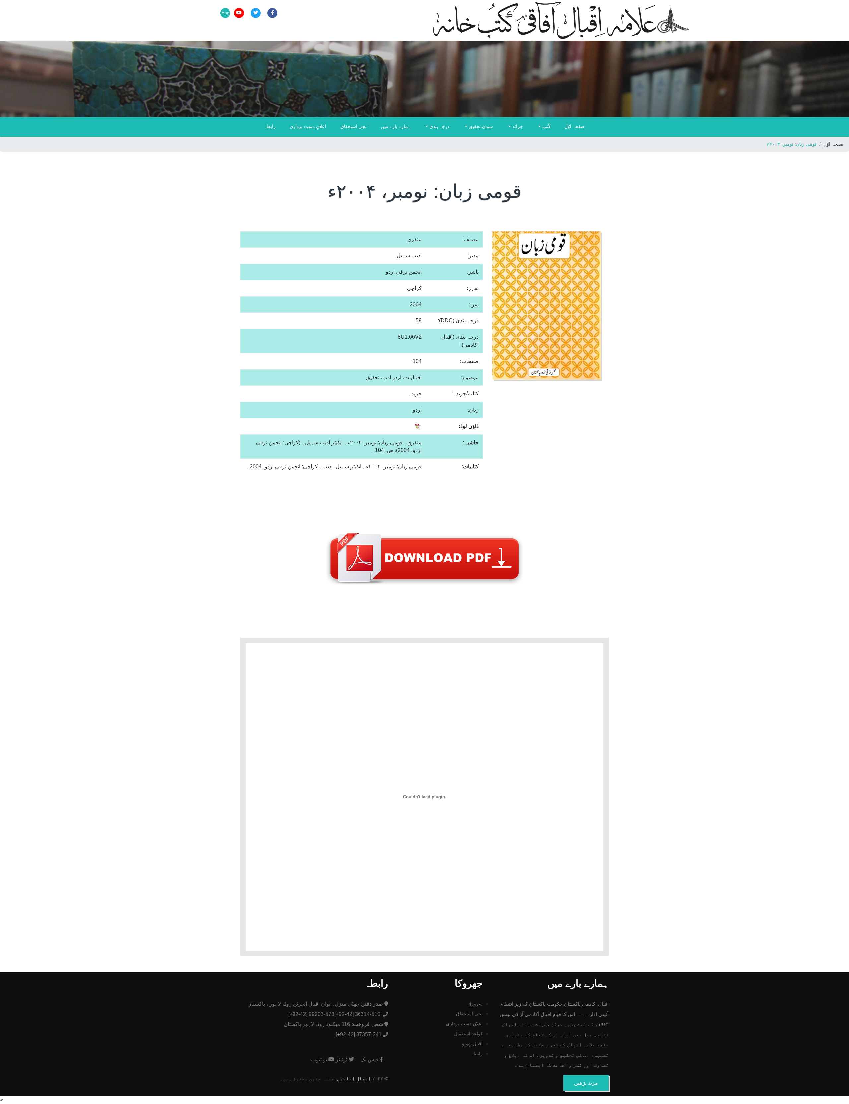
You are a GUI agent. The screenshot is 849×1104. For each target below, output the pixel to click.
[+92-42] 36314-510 (358, 1014)
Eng (225, 12)
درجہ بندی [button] (438, 126)
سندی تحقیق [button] (480, 126)
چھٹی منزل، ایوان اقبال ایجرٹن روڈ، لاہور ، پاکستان (315, 1004)
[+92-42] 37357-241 (359, 1034)
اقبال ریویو (472, 1043)
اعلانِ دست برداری (308, 126)
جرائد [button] (517, 126)
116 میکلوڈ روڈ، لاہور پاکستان (333, 1024)
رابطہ (270, 126)
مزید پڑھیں (586, 1083)
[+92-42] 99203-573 (311, 1014)
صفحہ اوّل (574, 126)
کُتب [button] (546, 126)
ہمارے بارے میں (395, 126)
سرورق (475, 1003)
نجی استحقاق (353, 126)
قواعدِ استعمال (468, 1033)
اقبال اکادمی (354, 1078)
